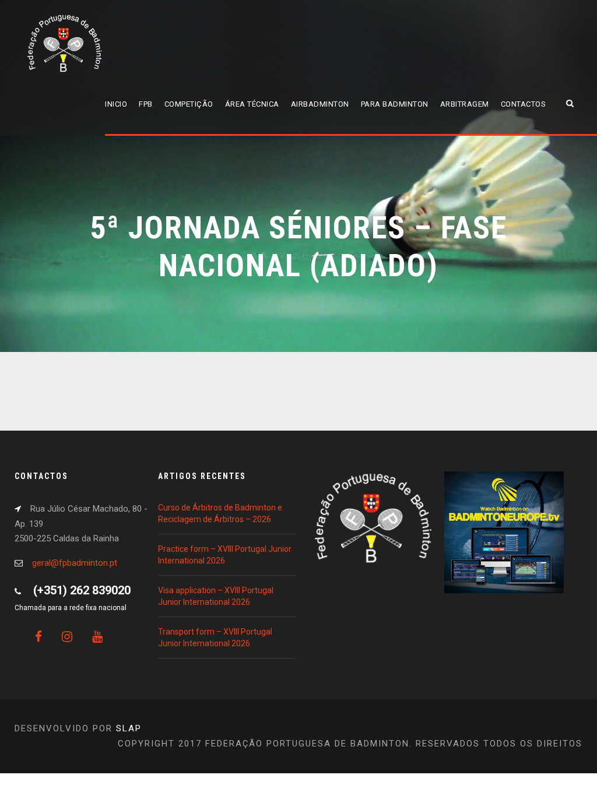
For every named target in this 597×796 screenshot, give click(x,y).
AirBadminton (320, 104)
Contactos (523, 104)
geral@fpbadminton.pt (74, 563)
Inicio (116, 104)
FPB (146, 104)
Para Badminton (395, 104)
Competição (188, 104)
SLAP (129, 728)
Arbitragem (464, 104)
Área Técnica (252, 104)
